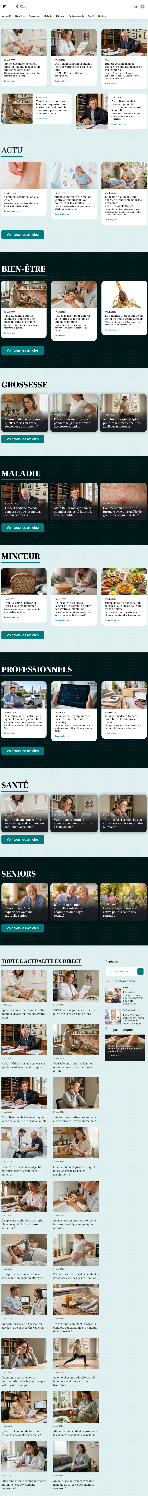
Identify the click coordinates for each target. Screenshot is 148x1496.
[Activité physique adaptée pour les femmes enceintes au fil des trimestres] (76, 1353)
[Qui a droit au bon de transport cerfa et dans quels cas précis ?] (24, 1407)
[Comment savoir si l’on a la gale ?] (24, 175)
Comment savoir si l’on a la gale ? (21, 198)
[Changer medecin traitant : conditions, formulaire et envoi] (124, 695)
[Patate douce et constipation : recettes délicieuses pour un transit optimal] (124, 581)
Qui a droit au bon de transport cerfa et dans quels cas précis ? (21, 1433)
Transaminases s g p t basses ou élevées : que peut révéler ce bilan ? (24, 1326)
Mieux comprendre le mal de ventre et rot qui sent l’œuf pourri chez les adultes (73, 200)
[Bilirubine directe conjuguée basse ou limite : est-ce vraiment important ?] (24, 1457)
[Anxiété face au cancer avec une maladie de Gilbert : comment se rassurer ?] (76, 1457)
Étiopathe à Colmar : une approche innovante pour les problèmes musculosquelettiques (123, 201)
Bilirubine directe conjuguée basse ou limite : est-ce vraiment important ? (23, 1484)
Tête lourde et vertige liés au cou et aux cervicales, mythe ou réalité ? (123, 823)
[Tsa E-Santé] (21, 6)
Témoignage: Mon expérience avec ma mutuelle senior (19, 912)
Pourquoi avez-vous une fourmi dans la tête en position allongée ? (22, 1276)
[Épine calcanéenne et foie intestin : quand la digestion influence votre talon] (24, 42)
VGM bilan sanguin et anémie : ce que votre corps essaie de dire (73, 67)
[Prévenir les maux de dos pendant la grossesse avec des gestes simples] (76, 1250)
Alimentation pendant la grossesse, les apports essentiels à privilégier (75, 1433)
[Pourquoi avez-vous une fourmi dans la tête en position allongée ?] (24, 1250)
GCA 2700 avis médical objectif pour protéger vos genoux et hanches (21, 1171)
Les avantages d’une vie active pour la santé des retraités (119, 912)
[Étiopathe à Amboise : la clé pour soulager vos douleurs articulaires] (113, 995)
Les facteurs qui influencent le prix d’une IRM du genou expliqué (133, 1019)
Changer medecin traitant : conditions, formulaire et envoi (122, 719)
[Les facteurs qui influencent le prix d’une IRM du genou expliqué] (113, 1017)
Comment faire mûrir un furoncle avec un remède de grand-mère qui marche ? (122, 511)
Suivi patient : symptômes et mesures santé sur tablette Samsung (72, 719)
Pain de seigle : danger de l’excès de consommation (20, 604)
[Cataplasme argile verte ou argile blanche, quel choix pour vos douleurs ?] (24, 1196)
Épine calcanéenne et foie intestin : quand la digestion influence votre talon (22, 67)
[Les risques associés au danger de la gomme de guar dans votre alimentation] (74, 581)
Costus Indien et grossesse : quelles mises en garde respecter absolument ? (24, 423)
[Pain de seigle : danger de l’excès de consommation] (24, 581)
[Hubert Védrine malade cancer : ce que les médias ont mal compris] (124, 42)
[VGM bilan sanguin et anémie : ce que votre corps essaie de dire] (74, 42)
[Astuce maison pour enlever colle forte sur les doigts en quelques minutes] (74, 294)
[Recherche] (136, 6)
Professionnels (129, 1010)
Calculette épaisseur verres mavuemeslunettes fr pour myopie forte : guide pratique (23, 1381)
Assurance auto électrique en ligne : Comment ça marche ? (23, 717)
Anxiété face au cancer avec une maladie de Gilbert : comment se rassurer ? (73, 1484)
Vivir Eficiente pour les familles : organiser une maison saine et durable (51, 104)
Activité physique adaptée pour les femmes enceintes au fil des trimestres (122, 423)
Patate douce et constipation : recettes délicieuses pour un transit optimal (123, 606)
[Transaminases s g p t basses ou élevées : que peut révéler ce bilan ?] (24, 1300)
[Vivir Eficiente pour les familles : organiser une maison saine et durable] (17, 109)
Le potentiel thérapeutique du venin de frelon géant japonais (124, 317)
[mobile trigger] (5, 6)
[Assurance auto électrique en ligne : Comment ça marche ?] (24, 695)
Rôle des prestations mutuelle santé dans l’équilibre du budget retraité (68, 910)
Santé (125, 987)
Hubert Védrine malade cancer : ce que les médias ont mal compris (124, 67)
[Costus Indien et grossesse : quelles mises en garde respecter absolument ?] (76, 1143)
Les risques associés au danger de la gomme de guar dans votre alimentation (73, 606)
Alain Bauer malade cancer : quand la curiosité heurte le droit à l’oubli (126, 105)
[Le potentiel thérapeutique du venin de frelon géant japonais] (124, 294)
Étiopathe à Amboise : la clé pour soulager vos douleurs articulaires (133, 998)
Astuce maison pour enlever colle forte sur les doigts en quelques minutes (72, 319)
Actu (12, 151)
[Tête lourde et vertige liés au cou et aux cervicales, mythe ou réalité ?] (76, 1093)
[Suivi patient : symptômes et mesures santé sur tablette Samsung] (74, 695)
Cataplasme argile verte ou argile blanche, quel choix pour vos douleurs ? (22, 1224)
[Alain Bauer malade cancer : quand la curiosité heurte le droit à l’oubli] (92, 111)
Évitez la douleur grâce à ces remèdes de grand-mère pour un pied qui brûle (124, 1049)
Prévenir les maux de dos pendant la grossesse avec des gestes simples (72, 423)
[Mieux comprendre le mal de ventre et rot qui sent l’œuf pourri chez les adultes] (74, 175)
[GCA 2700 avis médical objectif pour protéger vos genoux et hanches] (24, 1143)
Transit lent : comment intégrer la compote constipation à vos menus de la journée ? (75, 1327)
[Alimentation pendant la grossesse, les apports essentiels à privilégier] (76, 1407)
